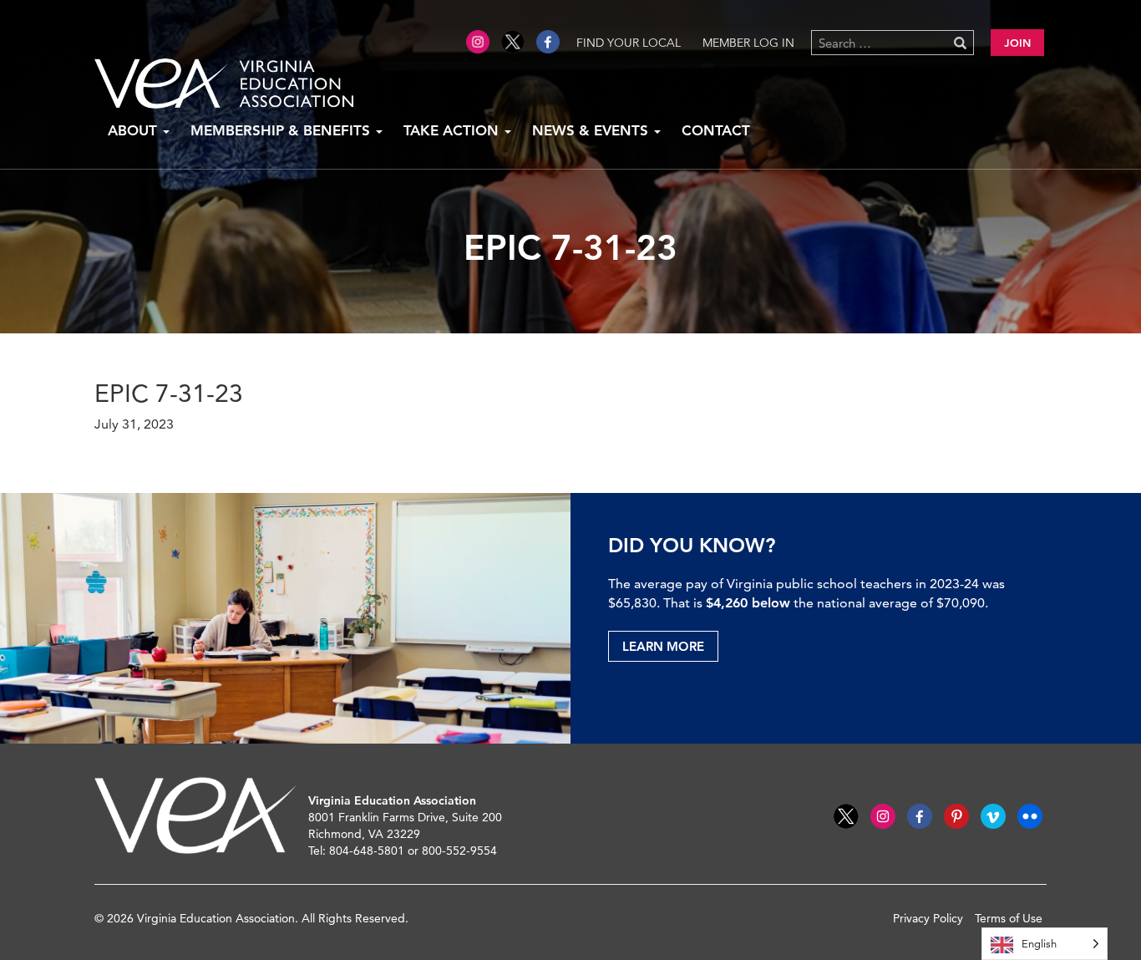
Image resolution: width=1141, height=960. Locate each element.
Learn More (663, 646)
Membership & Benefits (282, 130)
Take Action (453, 130)
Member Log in (748, 42)
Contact (716, 130)
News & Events (592, 130)
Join (1017, 42)
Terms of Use (1008, 918)
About (134, 130)
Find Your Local (628, 42)
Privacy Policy (928, 918)
